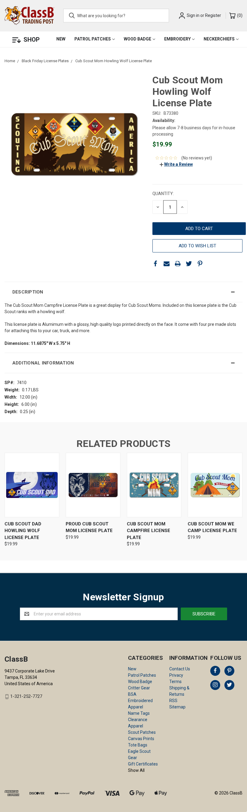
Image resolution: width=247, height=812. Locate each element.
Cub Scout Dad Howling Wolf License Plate (23, 530)
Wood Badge (137, 39)
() (239, 15)
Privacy (176, 675)
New (60, 39)
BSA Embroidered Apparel (140, 700)
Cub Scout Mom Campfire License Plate (148, 530)
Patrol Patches (92, 39)
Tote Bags (137, 745)
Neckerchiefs (219, 39)
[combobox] (116, 15)
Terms (175, 681)
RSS (173, 700)
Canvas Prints (141, 738)
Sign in (193, 15)
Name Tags (139, 713)
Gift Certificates (143, 764)
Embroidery (177, 39)
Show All (136, 770)
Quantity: (163, 193)
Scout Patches (142, 732)
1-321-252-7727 (26, 696)
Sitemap (177, 706)
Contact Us (179, 668)
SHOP (31, 39)
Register (213, 15)
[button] (123, 292)
